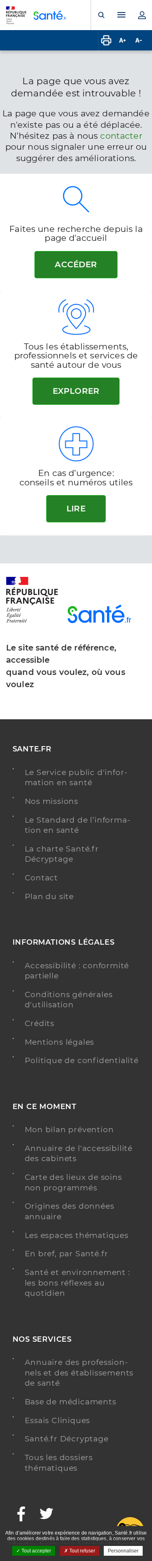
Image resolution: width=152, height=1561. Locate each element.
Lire (76, 508)
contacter (121, 136)
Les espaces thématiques (76, 1235)
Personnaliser (123, 1551)
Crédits (40, 1023)
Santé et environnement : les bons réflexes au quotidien (77, 1283)
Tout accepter (35, 1551)
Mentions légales (59, 1042)
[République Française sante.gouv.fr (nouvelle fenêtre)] (32, 621)
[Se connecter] (142, 15)
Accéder (76, 264)
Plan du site (49, 896)
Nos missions (52, 801)
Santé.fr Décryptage (67, 1438)
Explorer (76, 391)
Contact (41, 877)
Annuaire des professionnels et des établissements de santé (79, 1373)
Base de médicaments (70, 1401)
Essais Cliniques (57, 1420)
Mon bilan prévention (69, 1129)
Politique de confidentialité (82, 1060)
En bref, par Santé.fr (67, 1253)
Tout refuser (81, 1551)
